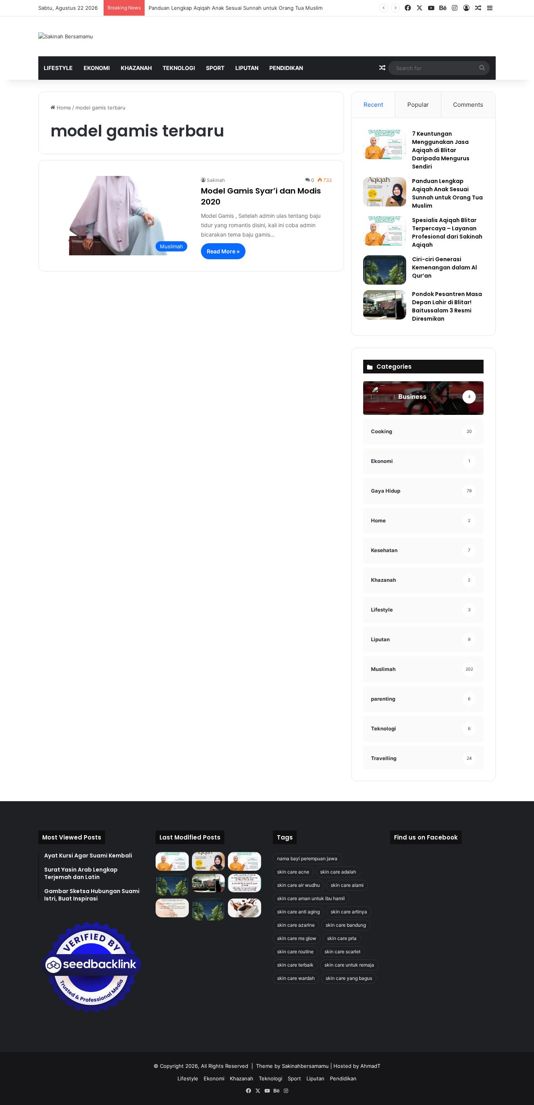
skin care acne (293, 872)
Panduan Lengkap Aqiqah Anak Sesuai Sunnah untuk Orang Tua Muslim (236, 8)
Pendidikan (286, 68)
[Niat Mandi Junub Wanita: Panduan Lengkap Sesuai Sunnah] (208, 909)
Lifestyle (58, 68)
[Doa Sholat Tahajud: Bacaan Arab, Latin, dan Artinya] (244, 883)
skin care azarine (296, 925)
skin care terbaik (295, 965)
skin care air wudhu (298, 885)
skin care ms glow (296, 938)
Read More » (223, 251)
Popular (418, 104)
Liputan (246, 68)
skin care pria (342, 938)
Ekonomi (97, 68)
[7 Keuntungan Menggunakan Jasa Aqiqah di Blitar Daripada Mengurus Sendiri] (384, 144)
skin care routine (295, 951)
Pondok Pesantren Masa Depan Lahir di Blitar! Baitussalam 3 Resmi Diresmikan (447, 306)
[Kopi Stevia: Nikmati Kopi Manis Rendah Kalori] (244, 908)
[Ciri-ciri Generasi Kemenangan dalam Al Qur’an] (384, 270)
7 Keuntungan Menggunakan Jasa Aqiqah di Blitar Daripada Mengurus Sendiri (440, 150)
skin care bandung (346, 925)
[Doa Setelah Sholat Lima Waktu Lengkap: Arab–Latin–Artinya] (172, 908)
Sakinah (216, 180)
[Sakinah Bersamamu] (65, 36)
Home (63, 107)
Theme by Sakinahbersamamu (292, 1066)
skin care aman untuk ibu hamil (311, 898)
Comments (468, 104)
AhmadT (370, 1066)
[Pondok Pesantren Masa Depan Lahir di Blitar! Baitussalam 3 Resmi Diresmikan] (384, 304)
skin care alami (347, 885)
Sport (215, 68)
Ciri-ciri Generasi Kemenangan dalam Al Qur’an (444, 267)
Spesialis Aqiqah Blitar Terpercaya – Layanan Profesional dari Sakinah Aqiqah (447, 232)
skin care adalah (338, 872)
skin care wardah (296, 978)
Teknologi (179, 68)
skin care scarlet (342, 951)
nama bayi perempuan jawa (307, 858)
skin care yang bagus (349, 978)
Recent (373, 104)
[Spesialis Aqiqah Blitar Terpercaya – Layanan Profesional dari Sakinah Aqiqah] (384, 231)
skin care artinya (349, 912)
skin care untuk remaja (349, 965)
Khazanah (136, 68)
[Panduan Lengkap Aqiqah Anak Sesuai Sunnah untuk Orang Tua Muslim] (384, 191)
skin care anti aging (298, 912)
